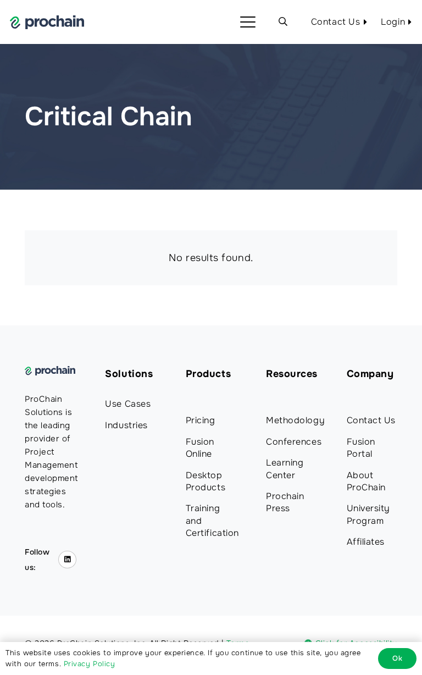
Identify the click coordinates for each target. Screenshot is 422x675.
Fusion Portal (361, 448)
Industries (126, 425)
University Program (368, 514)
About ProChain (366, 481)
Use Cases (128, 404)
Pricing (200, 420)
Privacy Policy (89, 663)
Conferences (293, 441)
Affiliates (366, 541)
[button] (248, 22)
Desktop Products (205, 481)
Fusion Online (200, 448)
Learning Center (284, 468)
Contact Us (371, 420)
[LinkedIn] (67, 560)
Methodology (295, 420)
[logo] (47, 22)
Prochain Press (285, 502)
